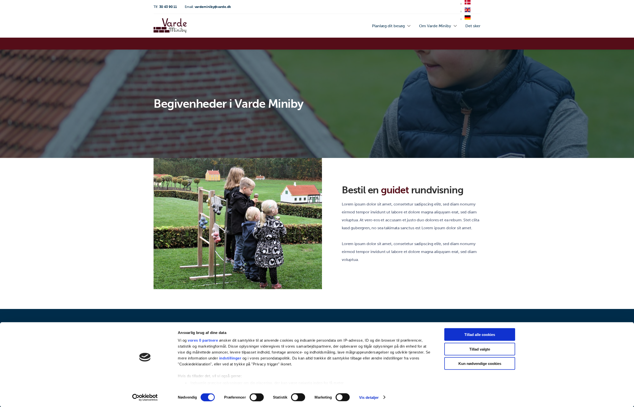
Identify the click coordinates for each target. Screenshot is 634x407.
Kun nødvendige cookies (479, 363)
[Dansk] (468, 4)
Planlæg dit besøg (388, 26)
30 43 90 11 (165, 7)
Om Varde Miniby (435, 26)
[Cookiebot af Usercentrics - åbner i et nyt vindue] (145, 397)
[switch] (257, 397)
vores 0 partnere (203, 340)
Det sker (472, 26)
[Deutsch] (468, 19)
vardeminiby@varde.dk (208, 7)
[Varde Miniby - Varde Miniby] (170, 25)
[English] (468, 11)
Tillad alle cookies (479, 334)
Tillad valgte (479, 349)
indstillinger (230, 358)
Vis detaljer (369, 397)
